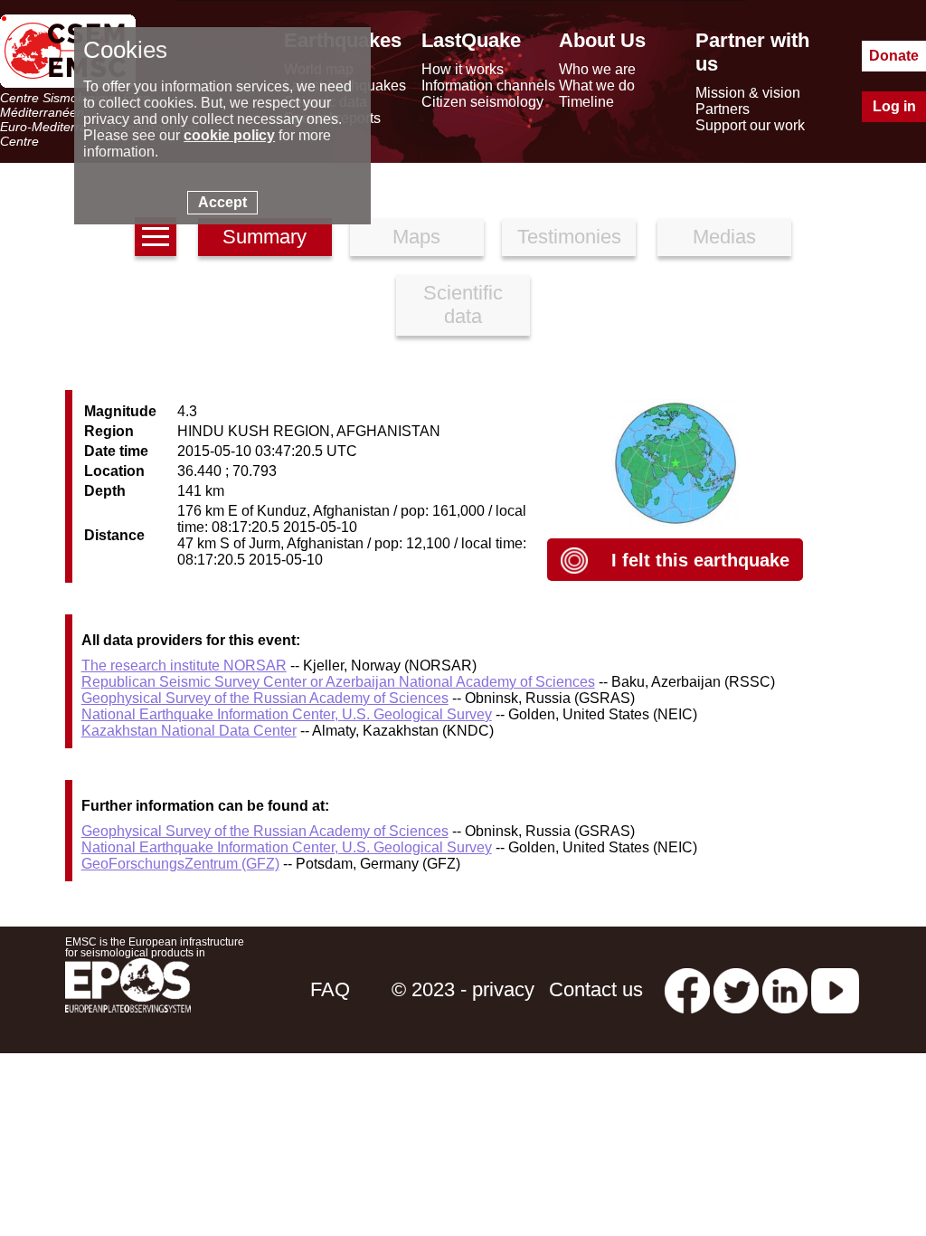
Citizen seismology (482, 101)
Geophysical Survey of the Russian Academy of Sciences (265, 698)
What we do (597, 85)
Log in (894, 106)
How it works (462, 69)
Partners (722, 109)
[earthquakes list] (155, 236)
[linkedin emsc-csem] (785, 989)
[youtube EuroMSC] (835, 989)
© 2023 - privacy (463, 989)
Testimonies (569, 236)
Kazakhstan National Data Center (189, 730)
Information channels (488, 85)
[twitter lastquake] (736, 989)
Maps (416, 236)
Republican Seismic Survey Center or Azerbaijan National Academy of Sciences (338, 681)
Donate (894, 55)
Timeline (586, 101)
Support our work (750, 125)
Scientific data (463, 304)
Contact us (596, 989)
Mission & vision (747, 92)
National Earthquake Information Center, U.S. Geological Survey (286, 714)
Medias (724, 236)
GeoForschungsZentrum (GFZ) (180, 863)
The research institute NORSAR (184, 665)
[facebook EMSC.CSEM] (687, 989)
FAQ (330, 989)
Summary (264, 236)
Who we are (597, 69)
